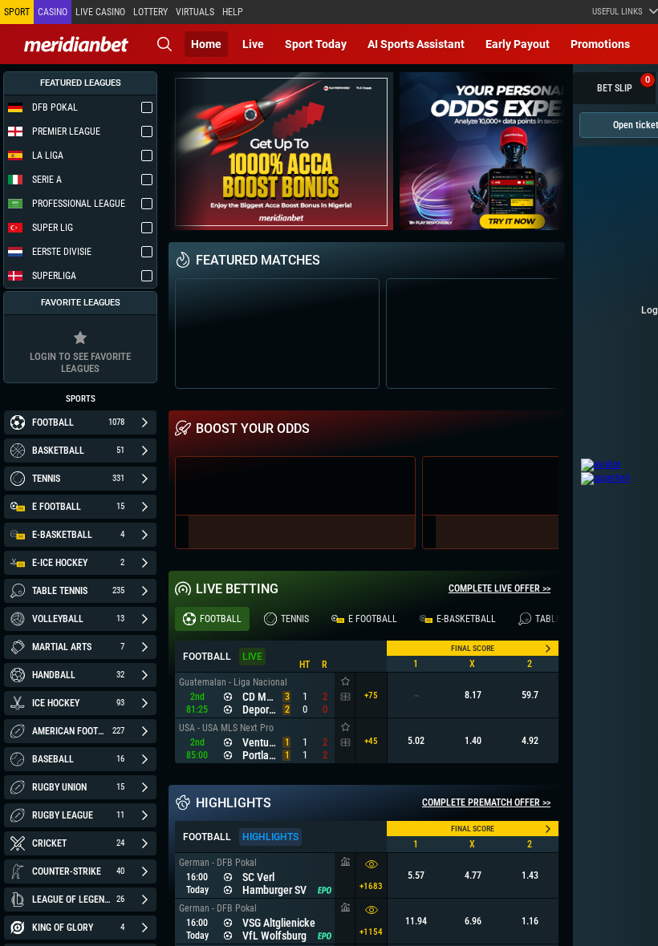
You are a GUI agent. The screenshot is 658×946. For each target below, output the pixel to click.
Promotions (600, 44)
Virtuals (195, 12)
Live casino (100, 12)
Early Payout (517, 44)
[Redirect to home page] (76, 44)
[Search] (164, 44)
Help (232, 12)
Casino (52, 12)
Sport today (316, 44)
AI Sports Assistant (416, 44)
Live (253, 44)
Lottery (150, 12)
